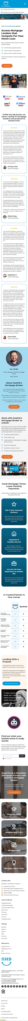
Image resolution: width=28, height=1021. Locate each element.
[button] (24, 3)
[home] (5, 4)
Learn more (14, 407)
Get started (7, 66)
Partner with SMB (14, 792)
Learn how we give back (11, 683)
